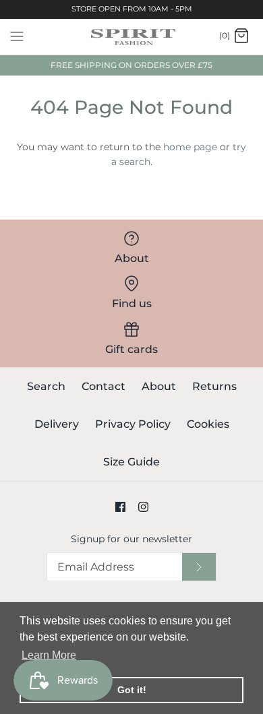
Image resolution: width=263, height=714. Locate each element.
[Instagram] (143, 507)
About (159, 386)
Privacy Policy (133, 424)
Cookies (208, 424)
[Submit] (199, 567)
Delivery (56, 424)
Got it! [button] (131, 689)
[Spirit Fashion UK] (131, 37)
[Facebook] (120, 507)
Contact (103, 386)
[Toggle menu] (17, 36)
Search (46, 386)
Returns (214, 386)
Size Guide (131, 461)
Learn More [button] (49, 655)
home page (190, 147)
